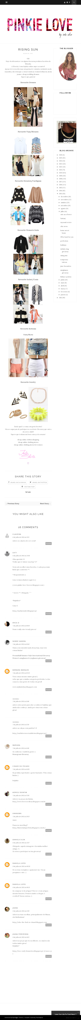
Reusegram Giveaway (21, 754)
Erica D (16, 623)
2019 (60, 176)
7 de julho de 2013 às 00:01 (21, 626)
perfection (64, 241)
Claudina (17, 534)
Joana (15, 908)
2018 (60, 179)
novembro (64, 200)
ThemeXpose (39, 1017)
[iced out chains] (68, 143)
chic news (63, 226)
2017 (60, 182)
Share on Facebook (18, 482)
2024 (60, 161)
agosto (63, 208)
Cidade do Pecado (21, 766)
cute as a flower (66, 214)
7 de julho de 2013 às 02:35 (21, 673)
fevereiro (64, 292)
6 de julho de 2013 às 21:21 (21, 537)
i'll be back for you (66, 237)
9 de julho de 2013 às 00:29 (21, 866)
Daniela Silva (19, 840)
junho (63, 280)
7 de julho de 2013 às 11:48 (21, 701)
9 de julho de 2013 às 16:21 (21, 937)
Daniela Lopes (19, 863)
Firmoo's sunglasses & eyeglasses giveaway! (29, 658)
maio (62, 283)
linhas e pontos (65, 277)
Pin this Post (29, 486)
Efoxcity (28, 64)
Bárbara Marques (21, 670)
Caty (15, 553)
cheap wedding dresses (30, 74)
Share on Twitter (40, 482)
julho (62, 211)
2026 (60, 155)
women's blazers (41, 72)
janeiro (63, 295)
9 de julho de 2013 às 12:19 (21, 911)
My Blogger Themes (17, 1017)
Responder (48, 543)
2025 (60, 158)
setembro (64, 205)
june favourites (65, 266)
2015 (60, 188)
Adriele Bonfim (20, 792)
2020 (60, 173)
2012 (60, 298)
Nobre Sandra (19, 641)
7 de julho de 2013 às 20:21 (21, 816)
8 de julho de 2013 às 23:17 (21, 843)
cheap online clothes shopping (28, 440)
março (63, 289)
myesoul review (66, 222)
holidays (63, 245)
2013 (60, 194)
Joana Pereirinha (20, 934)
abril (62, 286)
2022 (60, 167)
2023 (60, 164)
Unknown (17, 813)
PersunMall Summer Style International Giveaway (31, 656)
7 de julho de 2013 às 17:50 (21, 795)
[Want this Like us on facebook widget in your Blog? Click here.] (78, 1018)
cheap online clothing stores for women (28, 445)
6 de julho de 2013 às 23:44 (21, 556)
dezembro (64, 197)
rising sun (63, 255)
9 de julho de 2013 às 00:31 (21, 887)
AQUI (31, 432)
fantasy (63, 218)
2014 (60, 191)
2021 (60, 170)
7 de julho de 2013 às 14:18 (21, 748)
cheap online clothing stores (28, 442)
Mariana (16, 745)
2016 (60, 185)
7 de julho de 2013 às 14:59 (21, 769)
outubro (63, 202)
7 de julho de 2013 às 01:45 (21, 644)
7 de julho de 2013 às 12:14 (21, 724)
